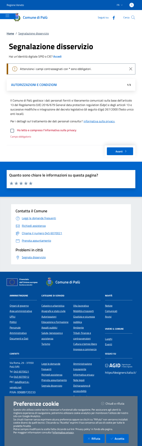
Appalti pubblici (49, 328)
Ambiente (78, 328)
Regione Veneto (15, 5)
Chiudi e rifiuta (117, 403)
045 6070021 (21, 372)
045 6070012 (21, 377)
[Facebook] (112, 17)
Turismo (45, 344)
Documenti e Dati (19, 338)
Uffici (12, 317)
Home (10, 33)
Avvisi (108, 317)
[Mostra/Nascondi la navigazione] (7, 15)
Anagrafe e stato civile (53, 311)
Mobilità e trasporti (83, 311)
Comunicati (111, 311)
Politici (13, 322)
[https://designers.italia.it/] (118, 365)
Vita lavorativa (81, 306)
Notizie (108, 306)
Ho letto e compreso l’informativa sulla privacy (46, 130)
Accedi (57, 56)
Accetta (122, 438)
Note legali (78, 380)
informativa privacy (63, 432)
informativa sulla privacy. (99, 121)
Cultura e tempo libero (85, 344)
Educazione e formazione (54, 322)
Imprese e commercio (85, 349)
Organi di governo (19, 306)
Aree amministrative (21, 311)
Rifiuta (98, 438)
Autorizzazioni (48, 317)
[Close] (130, 68)
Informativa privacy (83, 375)
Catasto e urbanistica (52, 306)
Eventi (108, 344)
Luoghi (108, 339)
